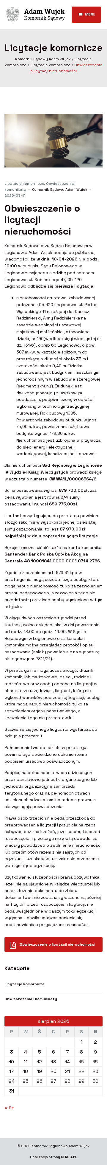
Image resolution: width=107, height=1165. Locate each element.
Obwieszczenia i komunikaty (30, 999)
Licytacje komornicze (24, 183)
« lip (9, 1107)
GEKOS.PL (69, 1157)
